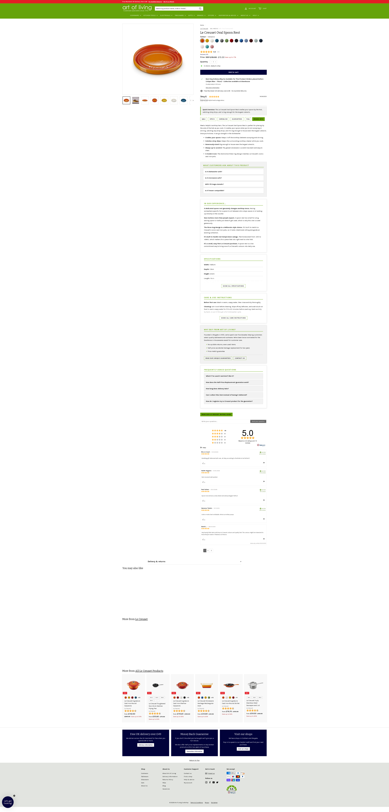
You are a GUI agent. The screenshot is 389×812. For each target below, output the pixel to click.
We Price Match (168, 2)
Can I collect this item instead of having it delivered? (226, 395)
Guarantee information (194, 751)
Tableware (179, 15)
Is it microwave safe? (213, 178)
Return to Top (194, 760)
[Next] (192, 100)
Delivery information (146, 745)
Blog (164, 786)
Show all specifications (233, 286)
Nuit (261, 41)
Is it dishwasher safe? (213, 172)
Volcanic (202, 41)
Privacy (207, 802)
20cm (151, 697)
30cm (151, 700)
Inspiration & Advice (227, 15)
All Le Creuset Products (149, 670)
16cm (249, 697)
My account (188, 783)
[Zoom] (157, 59)
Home (202, 25)
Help (255, 15)
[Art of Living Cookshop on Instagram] (206, 782)
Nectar (207, 41)
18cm (254, 697)
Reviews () (204, 54)
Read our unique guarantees (218, 358)
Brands (200, 15)
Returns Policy (168, 779)
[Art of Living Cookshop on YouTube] (214, 782)
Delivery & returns (156, 561)
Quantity (204, 62)
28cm (162, 697)
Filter (204, 448)
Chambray (246, 41)
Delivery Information (170, 776)
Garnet (251, 41)
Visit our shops (243, 749)
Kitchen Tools (149, 15)
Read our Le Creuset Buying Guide (216, 414)
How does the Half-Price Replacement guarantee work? (227, 382)
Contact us (240, 358)
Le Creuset (204, 28)
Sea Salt (256, 41)
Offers (211, 15)
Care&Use (223, 119)
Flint (222, 41)
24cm (156, 697)
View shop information (212, 87)
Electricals (165, 15)
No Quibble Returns (155, 2)
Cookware (134, 15)
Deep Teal (217, 41)
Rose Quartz (212, 47)
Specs (212, 119)
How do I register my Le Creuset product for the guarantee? (229, 401)
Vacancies (166, 789)
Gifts (190, 15)
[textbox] (225, 421)
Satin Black (236, 41)
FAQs (164, 783)
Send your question (258, 421)
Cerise (232, 41)
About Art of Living (169, 773)
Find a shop (188, 776)
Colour (207, 37)
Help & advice (189, 779)
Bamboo (227, 41)
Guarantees (237, 119)
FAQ (247, 119)
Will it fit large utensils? (214, 184)
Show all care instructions (233, 318)
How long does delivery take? (217, 389)
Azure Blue (241, 41)
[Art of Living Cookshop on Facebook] (210, 782)
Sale (142, 783)
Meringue (212, 41)
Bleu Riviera (207, 47)
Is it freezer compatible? (214, 190)
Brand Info (258, 119)
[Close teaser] (14, 796)
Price (202, 57)
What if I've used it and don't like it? (220, 376)
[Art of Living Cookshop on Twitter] (217, 782)
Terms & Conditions (196, 802)
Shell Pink (202, 47)
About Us (244, 15)
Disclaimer (214, 802)
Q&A (203, 119)
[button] (237, 789)
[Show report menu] (264, 463)
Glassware (145, 779)
